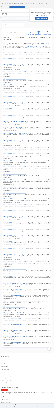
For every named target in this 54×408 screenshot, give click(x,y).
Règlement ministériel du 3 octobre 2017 (14, 301)
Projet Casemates (5, 369)
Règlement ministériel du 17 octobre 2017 (14, 108)
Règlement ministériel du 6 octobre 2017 (14, 283)
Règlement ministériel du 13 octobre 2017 (14, 254)
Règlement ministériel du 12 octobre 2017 (14, 153)
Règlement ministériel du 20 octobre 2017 (14, 64)
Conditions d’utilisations (6, 402)
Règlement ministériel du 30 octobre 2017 (14, 52)
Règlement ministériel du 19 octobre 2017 (14, 115)
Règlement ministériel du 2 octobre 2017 (14, 336)
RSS (2, 361)
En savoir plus (5, 7)
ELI (1, 372)
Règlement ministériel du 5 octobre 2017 (14, 307)
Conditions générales (5, 399)
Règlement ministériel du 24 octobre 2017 (14, 58)
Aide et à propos (4, 366)
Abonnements (4, 359)
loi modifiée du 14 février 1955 (36, 46)
